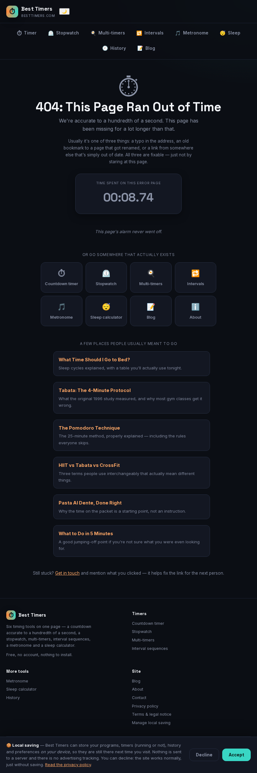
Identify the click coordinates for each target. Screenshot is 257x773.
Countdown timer (148, 623)
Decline (204, 754)
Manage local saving (151, 722)
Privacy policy (145, 706)
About (137, 689)
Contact (139, 697)
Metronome (191, 33)
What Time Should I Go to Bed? (94, 359)
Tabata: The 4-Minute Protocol (95, 390)
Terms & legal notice (151, 714)
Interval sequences (150, 648)
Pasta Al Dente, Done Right (90, 502)
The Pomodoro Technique (89, 428)
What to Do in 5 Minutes (86, 533)
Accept (236, 754)
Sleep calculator (21, 689)
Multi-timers (107, 33)
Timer (27, 33)
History (114, 48)
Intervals (150, 33)
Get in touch (67, 573)
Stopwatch (63, 33)
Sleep (230, 33)
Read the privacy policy (68, 764)
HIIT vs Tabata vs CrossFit (89, 465)
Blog (146, 48)
